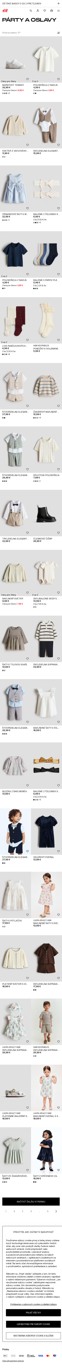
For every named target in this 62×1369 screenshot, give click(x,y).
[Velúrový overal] (46, 831)
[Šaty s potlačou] (15, 895)
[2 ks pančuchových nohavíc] (15, 320)
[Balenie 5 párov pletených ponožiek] (46, 254)
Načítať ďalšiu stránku (31, 1201)
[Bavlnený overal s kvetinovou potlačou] (46, 1088)
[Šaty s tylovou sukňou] (15, 639)
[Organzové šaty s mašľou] (15, 188)
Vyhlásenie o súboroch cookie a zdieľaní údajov (33, 1304)
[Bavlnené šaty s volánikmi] (46, 702)
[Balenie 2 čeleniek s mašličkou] (46, 188)
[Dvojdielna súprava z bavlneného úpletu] (46, 1022)
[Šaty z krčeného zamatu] (46, 1150)
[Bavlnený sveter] (15, 573)
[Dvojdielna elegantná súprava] (46, 125)
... (39, 1211)
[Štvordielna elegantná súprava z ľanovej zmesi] (15, 386)
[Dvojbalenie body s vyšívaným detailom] (46, 573)
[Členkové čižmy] (46, 513)
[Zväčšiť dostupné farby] (35, 93)
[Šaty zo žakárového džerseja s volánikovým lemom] (15, 1150)
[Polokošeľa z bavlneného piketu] (46, 59)
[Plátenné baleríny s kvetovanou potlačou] (15, 1088)
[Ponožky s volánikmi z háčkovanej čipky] (46, 320)
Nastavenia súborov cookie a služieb (33, 1335)
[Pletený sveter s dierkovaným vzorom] (15, 958)
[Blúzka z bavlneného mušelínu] (15, 765)
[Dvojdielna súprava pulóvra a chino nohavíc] (46, 639)
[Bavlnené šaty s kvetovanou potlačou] (46, 895)
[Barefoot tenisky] (15, 59)
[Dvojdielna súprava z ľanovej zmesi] (46, 958)
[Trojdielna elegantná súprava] (15, 513)
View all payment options (13, 1361)
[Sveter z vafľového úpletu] (15, 125)
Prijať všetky (33, 1312)
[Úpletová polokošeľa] (46, 449)
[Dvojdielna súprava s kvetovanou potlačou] (15, 1022)
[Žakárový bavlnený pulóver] (46, 386)
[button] (8, 81)
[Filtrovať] (58, 32)
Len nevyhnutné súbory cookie (33, 1324)
